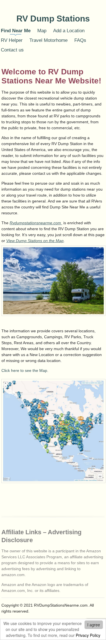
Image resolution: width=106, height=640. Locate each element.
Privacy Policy (88, 635)
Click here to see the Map (24, 370)
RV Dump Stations (53, 18)
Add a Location (69, 30)
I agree (93, 625)
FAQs (80, 40)
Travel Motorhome (48, 40)
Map (41, 30)
